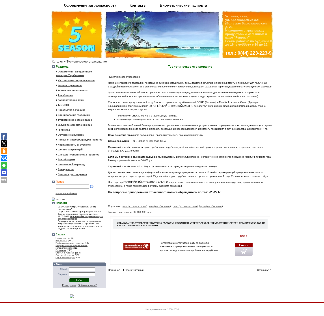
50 (134, 212)
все (149, 212)
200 (144, 212)
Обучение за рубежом (71, 134)
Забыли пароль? (87, 285)
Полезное (61, 250)
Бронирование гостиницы (74, 115)
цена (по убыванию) (211, 206)
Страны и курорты (65, 257)
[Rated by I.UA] (79, 299)
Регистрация (69, 285)
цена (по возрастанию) (185, 206)
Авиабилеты (65, 95)
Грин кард (64, 129)
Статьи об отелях (65, 255)
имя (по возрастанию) (135, 206)
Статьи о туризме (65, 252)
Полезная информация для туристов (80, 139)
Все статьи (61, 240)
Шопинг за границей (70, 149)
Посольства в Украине (71, 110)
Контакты (138, 5)
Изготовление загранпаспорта (76, 80)
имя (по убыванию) (160, 206)
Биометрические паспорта (183, 5)
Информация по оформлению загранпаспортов (72, 246)
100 (139, 212)
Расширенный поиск (66, 193)
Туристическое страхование (87, 61)
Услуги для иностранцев (73, 90)
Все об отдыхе (66, 159)
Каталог (57, 61)
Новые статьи (63, 238)
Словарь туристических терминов (78, 154)
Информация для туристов (70, 243)
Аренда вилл (66, 169)
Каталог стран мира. (70, 85)
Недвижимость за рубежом (74, 144)
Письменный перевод (71, 164)
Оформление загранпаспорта (90, 5)
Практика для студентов (72, 174)
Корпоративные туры (71, 100)
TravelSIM (63, 105)
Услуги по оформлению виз (75, 125)
